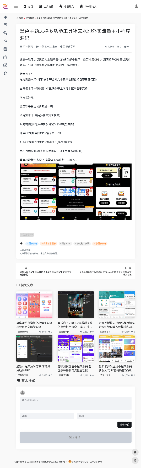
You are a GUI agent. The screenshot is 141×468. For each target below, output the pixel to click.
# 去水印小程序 (48, 243)
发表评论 (124, 424)
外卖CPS (94, 59)
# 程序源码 (32, 243)
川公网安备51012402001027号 (87, 461)
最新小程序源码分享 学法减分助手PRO (33, 368)
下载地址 (25, 235)
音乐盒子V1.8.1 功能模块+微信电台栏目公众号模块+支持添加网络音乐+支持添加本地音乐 (75, 325)
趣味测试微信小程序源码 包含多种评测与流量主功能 (74, 368)
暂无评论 (28, 380)
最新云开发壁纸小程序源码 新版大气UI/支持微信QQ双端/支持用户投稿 (115, 368)
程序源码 (30, 18)
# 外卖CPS (65, 243)
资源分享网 (68, 46)
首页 (21, 18)
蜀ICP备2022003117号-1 (55, 461)
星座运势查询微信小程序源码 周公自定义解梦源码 (34, 325)
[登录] (136, 6)
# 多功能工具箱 (82, 243)
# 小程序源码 (100, 243)
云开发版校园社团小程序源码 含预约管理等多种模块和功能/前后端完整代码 (117, 325)
